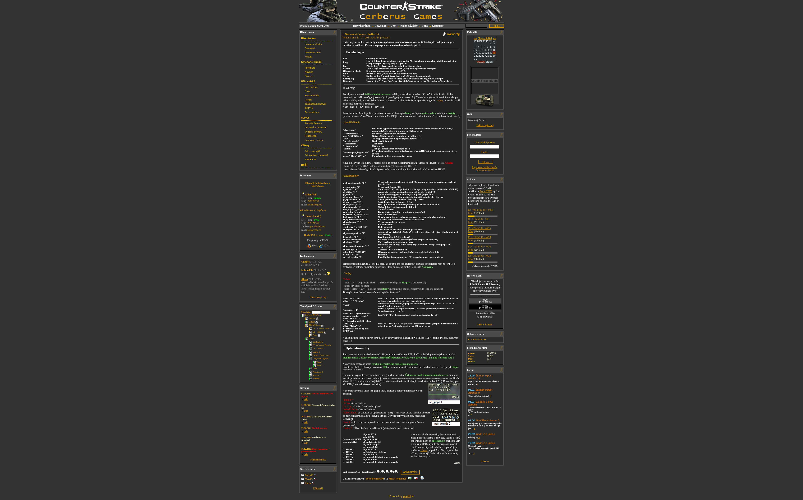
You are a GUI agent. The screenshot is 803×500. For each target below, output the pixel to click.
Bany (425, 25)
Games (312, 338)
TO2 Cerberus (315, 325)
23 (494, 53)
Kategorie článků (313, 44)
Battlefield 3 (318, 342)
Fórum (308, 99)
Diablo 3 (316, 352)
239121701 (313, 223)
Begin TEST (485, 191)
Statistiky (438, 25)
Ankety (308, 56)
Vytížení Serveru (313, 131)
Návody (309, 72)
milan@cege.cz (314, 204)
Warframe (316, 379)
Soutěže (309, 76)
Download (380, 25)
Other (315, 335)
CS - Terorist (318, 332)
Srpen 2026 (485, 38)
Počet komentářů (375, 478)
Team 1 (319, 362)
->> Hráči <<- (311, 87)
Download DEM (313, 52)
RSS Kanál (310, 159)
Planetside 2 (318, 372)
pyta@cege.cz (314, 229)
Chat (393, 25)
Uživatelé (318, 488)
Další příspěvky (318, 297)
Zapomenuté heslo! (484, 170)
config (440, 100)
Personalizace (312, 112)
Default (312, 322)
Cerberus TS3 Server (313, 315)
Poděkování (311, 136)
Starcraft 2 (317, 375)
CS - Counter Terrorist (322, 328)
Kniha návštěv (409, 25)
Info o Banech (484, 324)
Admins (312, 318)
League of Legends (320, 358)
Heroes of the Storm (321, 355)
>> (494, 38)
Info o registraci (485, 125)
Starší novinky (318, 459)
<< (475, 38)
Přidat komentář (397, 478)
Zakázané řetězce (314, 140)
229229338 (313, 201)
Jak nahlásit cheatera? (316, 155)
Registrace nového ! (484, 167)
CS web (401, 1)
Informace (310, 67)
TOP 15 (309, 108)
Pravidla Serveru (313, 123)
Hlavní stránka (362, 25)
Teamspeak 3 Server (315, 104)
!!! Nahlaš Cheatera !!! (316, 127)
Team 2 (319, 365)
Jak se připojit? (312, 151)
